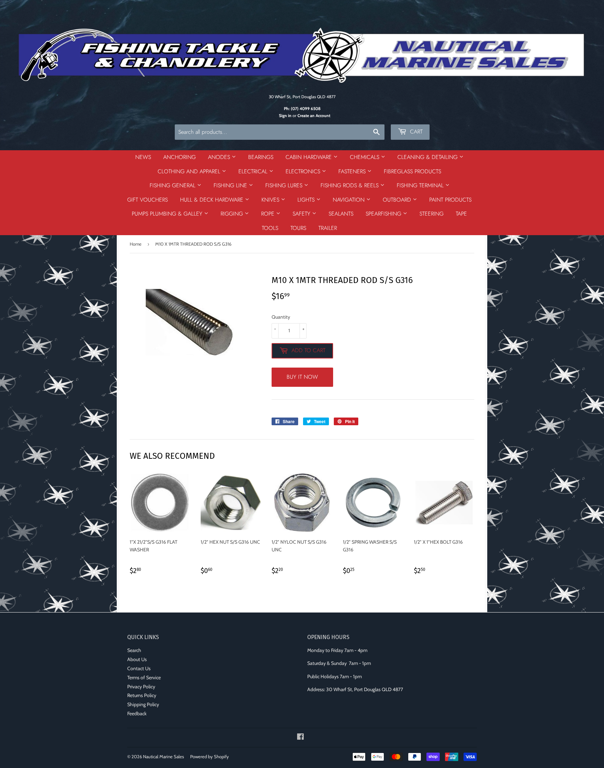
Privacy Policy (141, 686)
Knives (271, 200)
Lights (306, 200)
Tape (461, 214)
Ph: (302, 108)
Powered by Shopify (209, 756)
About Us (137, 659)
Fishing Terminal (421, 185)
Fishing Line (231, 185)
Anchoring (179, 157)
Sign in (285, 115)
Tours (298, 228)
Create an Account (313, 115)
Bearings (260, 157)
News (143, 157)
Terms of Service (144, 677)
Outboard (398, 200)
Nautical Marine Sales (163, 756)
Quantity (281, 317)
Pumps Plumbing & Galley (168, 214)
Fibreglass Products (412, 171)
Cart (415, 132)
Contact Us (139, 668)
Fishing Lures (284, 185)
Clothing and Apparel (190, 171)
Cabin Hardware (309, 157)
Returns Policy (141, 695)
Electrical (253, 171)
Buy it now (302, 377)
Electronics (304, 171)
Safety (302, 214)
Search (134, 650)
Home (136, 244)
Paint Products (450, 200)
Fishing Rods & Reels (350, 185)
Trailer (327, 228)
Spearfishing (384, 214)
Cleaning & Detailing (428, 157)
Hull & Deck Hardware (212, 200)
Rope (268, 214)
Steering (431, 214)
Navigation (349, 200)
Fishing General (173, 185)
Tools (270, 228)
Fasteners (352, 171)
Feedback (136, 713)
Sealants (341, 214)
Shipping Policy (143, 704)
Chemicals (365, 157)
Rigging (233, 214)
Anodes (220, 157)
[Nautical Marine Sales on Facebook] (300, 737)
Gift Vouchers (147, 200)
